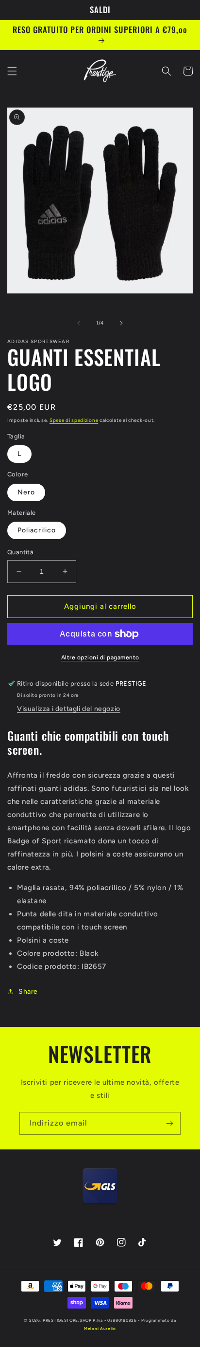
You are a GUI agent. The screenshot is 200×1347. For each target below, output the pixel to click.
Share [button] (28, 991)
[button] (12, 71)
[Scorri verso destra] (121, 323)
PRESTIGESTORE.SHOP (67, 1320)
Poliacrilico (36, 530)
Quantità (20, 552)
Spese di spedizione (74, 420)
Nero (26, 492)
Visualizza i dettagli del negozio (68, 709)
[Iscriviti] (169, 1123)
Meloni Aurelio (100, 1328)
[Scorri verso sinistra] (78, 323)
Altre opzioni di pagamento (100, 657)
